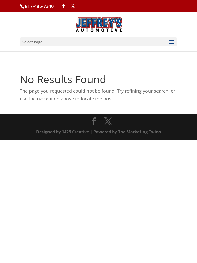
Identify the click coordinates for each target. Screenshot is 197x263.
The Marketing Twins (139, 132)
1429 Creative (75, 132)
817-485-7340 (39, 6)
